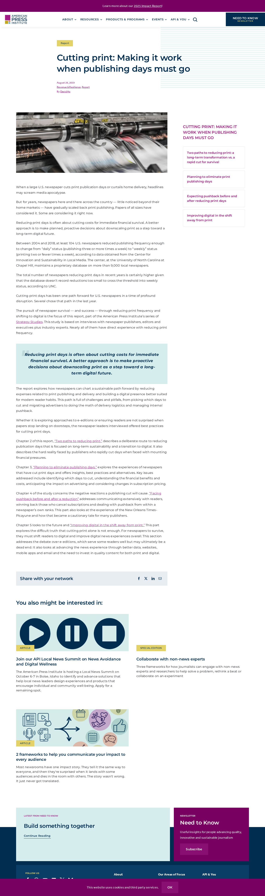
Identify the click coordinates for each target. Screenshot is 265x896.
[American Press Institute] (16, 13)
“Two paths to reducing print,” (78, 441)
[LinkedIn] (153, 578)
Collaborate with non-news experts (170, 659)
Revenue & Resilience (69, 87)
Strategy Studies (29, 322)
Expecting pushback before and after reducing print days (212, 198)
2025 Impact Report (148, 6)
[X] (145, 578)
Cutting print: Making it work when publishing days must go (210, 132)
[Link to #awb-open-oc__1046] (195, 19)
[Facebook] (138, 578)
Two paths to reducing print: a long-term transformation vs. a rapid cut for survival (211, 157)
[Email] (160, 578)
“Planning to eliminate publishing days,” (65, 467)
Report (86, 87)
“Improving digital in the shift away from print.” (107, 525)
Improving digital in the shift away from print (209, 218)
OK (169, 887)
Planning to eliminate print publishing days (208, 179)
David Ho (65, 91)
